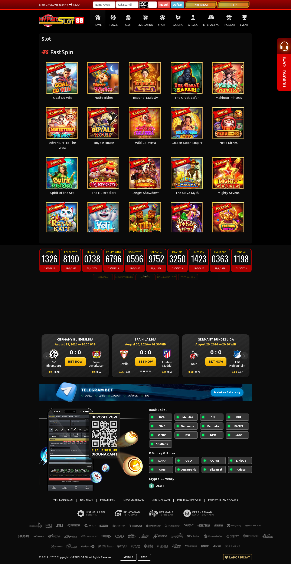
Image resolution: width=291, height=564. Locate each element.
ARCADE (193, 24)
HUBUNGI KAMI (161, 500)
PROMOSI (229, 24)
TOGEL (113, 24)
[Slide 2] (144, 371)
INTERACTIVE (211, 24)
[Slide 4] (150, 371)
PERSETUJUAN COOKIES (223, 500)
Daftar (177, 4)
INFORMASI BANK (133, 500)
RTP (233, 5)
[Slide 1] (141, 371)
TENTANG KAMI (63, 500)
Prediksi (201, 5)
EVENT (244, 24)
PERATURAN (107, 500)
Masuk (164, 4)
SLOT (128, 24)
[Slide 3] (147, 371)
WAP (144, 557)
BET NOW (96, 361)
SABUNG (178, 24)
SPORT (162, 24)
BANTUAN (86, 500)
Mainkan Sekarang (227, 392)
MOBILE (128, 557)
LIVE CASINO (145, 24)
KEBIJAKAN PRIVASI (189, 500)
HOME (98, 24)
